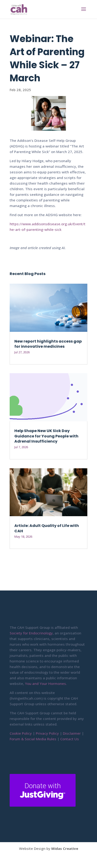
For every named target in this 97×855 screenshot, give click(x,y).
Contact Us (69, 739)
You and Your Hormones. (46, 683)
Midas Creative (64, 848)
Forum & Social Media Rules (33, 739)
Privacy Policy (47, 733)
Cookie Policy (21, 733)
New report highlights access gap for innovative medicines (48, 344)
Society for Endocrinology (31, 633)
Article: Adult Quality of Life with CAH (46, 528)
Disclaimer (71, 733)
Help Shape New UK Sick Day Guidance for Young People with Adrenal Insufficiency (46, 436)
